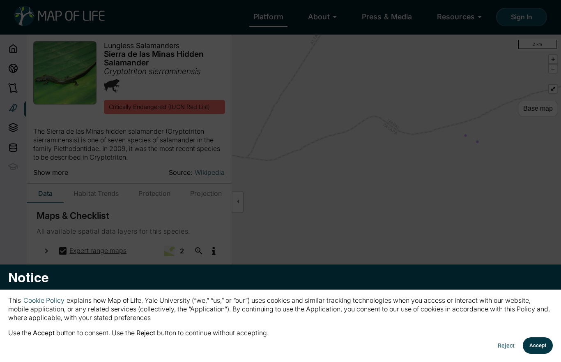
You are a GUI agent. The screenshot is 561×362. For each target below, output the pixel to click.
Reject (506, 345)
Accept (537, 345)
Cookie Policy (43, 300)
